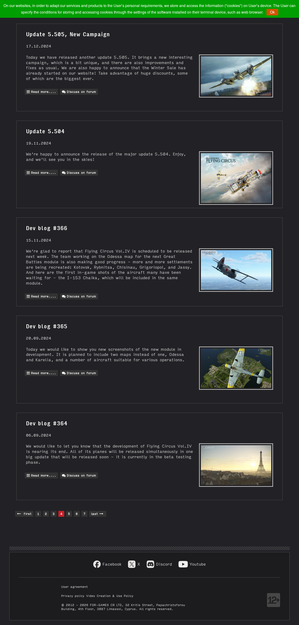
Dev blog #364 (46, 422)
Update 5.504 (45, 130)
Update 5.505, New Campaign (68, 33)
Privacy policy (72, 595)
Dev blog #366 (46, 227)
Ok (272, 12)
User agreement (74, 586)
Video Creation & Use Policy (109, 595)
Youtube (198, 563)
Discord (164, 563)
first (27, 513)
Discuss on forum (81, 91)
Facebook (112, 563)
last (95, 513)
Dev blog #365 (46, 325)
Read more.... (43, 91)
